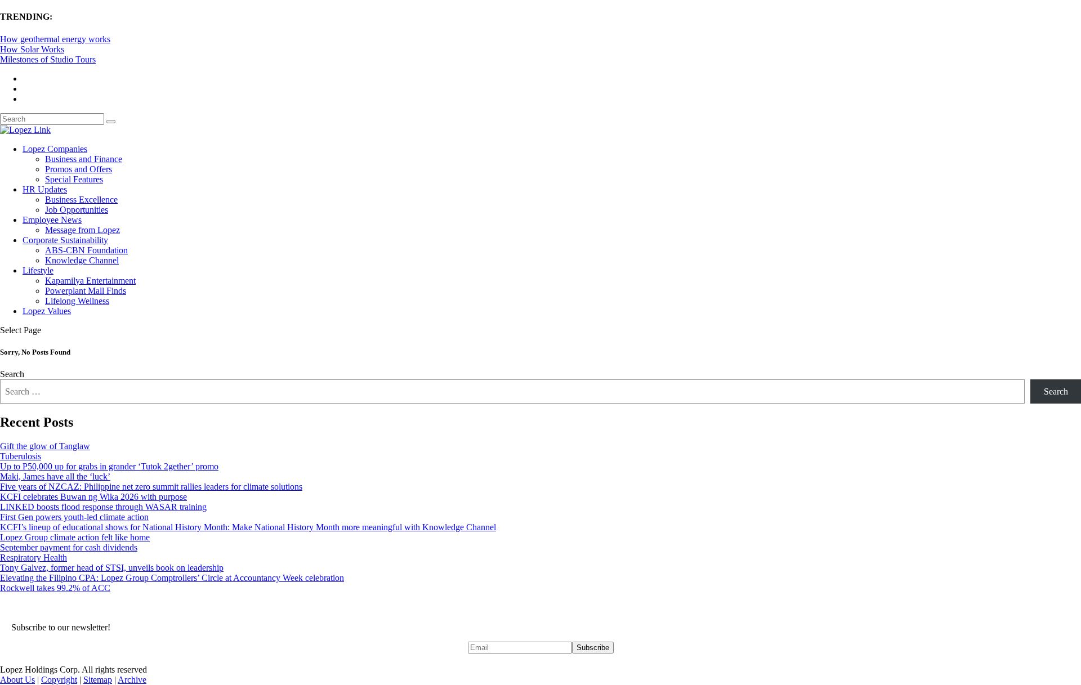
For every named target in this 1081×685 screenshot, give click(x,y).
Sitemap (97, 679)
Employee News (52, 220)
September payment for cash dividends (68, 547)
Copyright (59, 679)
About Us (17, 679)
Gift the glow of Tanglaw (45, 446)
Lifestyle (38, 270)
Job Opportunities (76, 209)
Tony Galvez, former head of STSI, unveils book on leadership (112, 567)
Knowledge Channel (82, 260)
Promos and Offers (78, 169)
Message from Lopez (82, 230)
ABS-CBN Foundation (86, 250)
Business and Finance (83, 159)
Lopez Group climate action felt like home (75, 537)
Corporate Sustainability (65, 240)
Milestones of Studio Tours (48, 59)
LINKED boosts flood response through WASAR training (103, 507)
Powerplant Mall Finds (85, 291)
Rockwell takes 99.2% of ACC (55, 588)
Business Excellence (81, 199)
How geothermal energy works (55, 39)
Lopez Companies (55, 149)
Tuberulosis (20, 456)
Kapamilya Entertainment (90, 280)
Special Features (74, 179)
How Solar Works (32, 49)
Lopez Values (47, 311)
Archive (132, 679)
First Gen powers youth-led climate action (74, 517)
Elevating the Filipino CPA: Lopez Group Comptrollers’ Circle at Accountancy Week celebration (172, 578)
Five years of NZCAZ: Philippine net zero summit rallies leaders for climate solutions (151, 486)
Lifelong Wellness (77, 301)
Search (12, 374)
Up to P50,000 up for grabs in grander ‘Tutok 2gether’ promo (109, 466)
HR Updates (45, 189)
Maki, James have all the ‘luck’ (55, 476)
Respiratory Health (33, 557)
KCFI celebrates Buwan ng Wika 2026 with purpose (93, 497)
